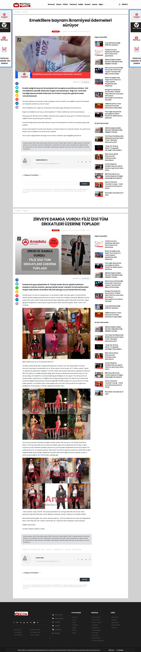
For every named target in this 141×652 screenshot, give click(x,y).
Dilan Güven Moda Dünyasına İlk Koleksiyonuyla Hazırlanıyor (111, 157)
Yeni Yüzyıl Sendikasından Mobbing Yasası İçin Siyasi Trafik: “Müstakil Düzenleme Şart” (114, 139)
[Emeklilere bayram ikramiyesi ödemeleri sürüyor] (52, 57)
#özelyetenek (76, 549)
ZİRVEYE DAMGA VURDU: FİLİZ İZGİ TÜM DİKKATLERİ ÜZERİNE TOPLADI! (113, 62)
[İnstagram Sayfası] (21, 622)
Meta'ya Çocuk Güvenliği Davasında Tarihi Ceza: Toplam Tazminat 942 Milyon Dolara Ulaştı (114, 71)
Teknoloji (73, 4)
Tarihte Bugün (96, 630)
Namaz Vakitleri (97, 622)
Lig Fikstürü (95, 628)
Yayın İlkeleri (18, 632)
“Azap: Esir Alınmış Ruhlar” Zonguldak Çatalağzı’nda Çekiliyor (113, 148)
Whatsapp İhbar (35, 632)
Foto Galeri (59, 615)
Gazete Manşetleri (98, 641)
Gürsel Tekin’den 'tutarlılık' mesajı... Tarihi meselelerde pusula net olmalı (114, 185)
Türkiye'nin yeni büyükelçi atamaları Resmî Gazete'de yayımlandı (112, 53)
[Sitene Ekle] (38, 622)
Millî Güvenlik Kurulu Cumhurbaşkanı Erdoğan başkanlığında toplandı (114, 176)
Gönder (84, 184)
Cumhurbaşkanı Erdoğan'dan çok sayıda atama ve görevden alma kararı (114, 167)
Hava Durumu (96, 617)
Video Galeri (59, 618)
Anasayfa (18, 12)
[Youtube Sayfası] (25, 622)
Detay (112, 650)
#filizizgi (25, 549)
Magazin (25, 211)
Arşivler (57, 626)
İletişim (57, 633)
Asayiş (94, 4)
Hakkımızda (17, 630)
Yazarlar (57, 622)
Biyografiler (115, 622)
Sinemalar (95, 633)
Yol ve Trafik (96, 620)
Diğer (101, 4)
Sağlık (80, 4)
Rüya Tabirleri (115, 625)
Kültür (65, 4)
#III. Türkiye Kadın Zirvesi (37, 549)
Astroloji (113, 628)
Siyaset (87, 4)
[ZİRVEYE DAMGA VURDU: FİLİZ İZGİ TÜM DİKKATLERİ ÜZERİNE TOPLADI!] (52, 255)
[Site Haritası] (35, 622)
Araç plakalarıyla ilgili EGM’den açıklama (112, 44)
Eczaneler (95, 625)
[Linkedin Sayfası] (28, 622)
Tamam (120, 650)
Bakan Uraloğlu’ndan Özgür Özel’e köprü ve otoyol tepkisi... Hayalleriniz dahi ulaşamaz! (113, 82)
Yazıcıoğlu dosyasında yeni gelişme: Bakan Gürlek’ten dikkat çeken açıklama (113, 115)
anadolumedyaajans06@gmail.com (47, 164)
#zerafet (68, 549)
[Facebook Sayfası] (15, 622)
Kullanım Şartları (35, 630)
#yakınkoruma (58, 549)
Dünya (58, 4)
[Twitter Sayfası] (18, 622)
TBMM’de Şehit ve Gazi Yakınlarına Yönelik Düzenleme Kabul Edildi (113, 106)
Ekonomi (51, 4)
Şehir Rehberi (96, 638)
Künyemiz (58, 629)
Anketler (114, 620)
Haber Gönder (34, 635)
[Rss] (31, 622)
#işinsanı (49, 549)
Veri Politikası (18, 635)
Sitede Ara (114, 617)
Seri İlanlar (95, 635)
